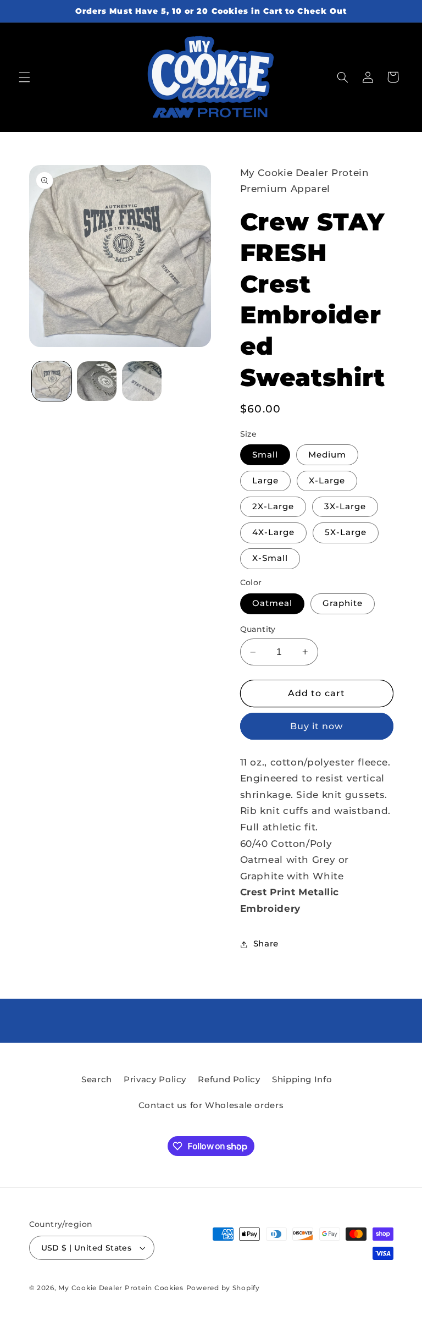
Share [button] (266, 944)
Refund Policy (229, 1079)
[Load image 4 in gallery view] (142, 381)
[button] (24, 77)
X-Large (327, 481)
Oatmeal (272, 603)
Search (96, 1079)
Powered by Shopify (223, 1288)
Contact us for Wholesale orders (211, 1105)
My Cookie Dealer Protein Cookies (121, 1288)
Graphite (343, 603)
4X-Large (273, 532)
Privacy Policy (155, 1079)
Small (265, 455)
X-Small (270, 558)
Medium (327, 455)
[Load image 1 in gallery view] (51, 381)
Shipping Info (302, 1079)
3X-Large (345, 506)
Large (265, 481)
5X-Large (346, 532)
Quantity (258, 629)
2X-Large (273, 506)
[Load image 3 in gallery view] (96, 381)
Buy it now (316, 726)
